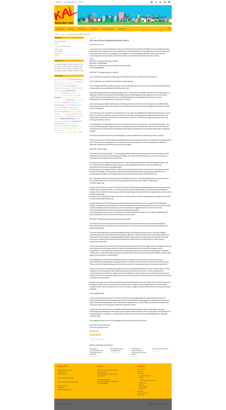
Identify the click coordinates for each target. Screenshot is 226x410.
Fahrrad (73, 86)
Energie (92, 339)
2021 (55, 66)
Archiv (99, 38)
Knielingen (63, 100)
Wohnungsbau (70, 132)
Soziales (65, 116)
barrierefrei (76, 79)
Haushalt (77, 93)
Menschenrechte (58, 109)
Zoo (77, 132)
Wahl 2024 (121, 29)
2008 (73, 71)
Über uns (71, 29)
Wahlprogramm (60, 130)
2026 (55, 64)
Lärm (68, 107)
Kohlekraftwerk (100, 339)
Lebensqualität (78, 105)
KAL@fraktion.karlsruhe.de (70, 382)
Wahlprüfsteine (67, 130)
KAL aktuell (59, 29)
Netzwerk (94, 29)
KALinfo (56, 56)
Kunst (65, 105)
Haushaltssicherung (58, 95)
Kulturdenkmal (73, 102)
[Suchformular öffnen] (169, 28)
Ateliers (71, 79)
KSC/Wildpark (58, 102)
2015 (60, 68)
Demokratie (79, 81)
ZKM (75, 132)
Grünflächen (79, 91)
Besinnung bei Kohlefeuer (160, 349)
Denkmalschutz (59, 84)
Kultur (65, 102)
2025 (61, 64)
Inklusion (76, 95)
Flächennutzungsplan (65, 88)
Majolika (71, 107)
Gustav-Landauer (58, 93)
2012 (77, 68)
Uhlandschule (57, 128)
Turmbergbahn (73, 126)
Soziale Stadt (70, 116)
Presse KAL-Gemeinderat (63, 46)
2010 (61, 71)
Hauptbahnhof (71, 93)
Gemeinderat (70, 90)
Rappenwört (63, 114)
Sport (75, 116)
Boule (55, 81)
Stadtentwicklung (66, 118)
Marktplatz (75, 107)
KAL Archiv (82, 29)
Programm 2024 (108, 29)
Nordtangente (64, 111)
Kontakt (81, 2)
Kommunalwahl (79, 100)
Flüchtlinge (73, 88)
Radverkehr (57, 114)
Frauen (58, 90)
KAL (102, 44)
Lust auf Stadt (63, 107)
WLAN (65, 132)
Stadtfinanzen (77, 118)
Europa (68, 86)
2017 (78, 66)
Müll (63, 109)
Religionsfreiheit (69, 114)
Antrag (68, 79)
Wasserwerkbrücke (59, 132)
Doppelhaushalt (68, 84)
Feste (76, 86)
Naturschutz (57, 111)
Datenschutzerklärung (70, 2)
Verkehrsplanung (68, 128)
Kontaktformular (62, 386)
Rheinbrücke (77, 114)
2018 (73, 66)
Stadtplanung (77, 121)
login (165, 404)
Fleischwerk (57, 88)
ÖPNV (80, 132)
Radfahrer (79, 111)
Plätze (75, 111)
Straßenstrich (64, 123)
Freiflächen (62, 90)
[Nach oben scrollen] (223, 407)
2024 (67, 64)
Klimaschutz (57, 100)
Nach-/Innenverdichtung (71, 109)
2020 (61, 66)
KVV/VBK (72, 105)
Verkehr (62, 128)
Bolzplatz (81, 79)
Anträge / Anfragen (60, 41)
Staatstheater (80, 116)
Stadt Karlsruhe (59, 121)
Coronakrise (73, 81)
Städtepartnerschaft (59, 126)
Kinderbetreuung (74, 97)
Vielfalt (55, 130)
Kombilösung (70, 100)
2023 (73, 64)
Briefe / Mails (58, 51)
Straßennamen (57, 123)
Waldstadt (73, 130)
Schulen (61, 116)
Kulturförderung (59, 105)
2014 (65, 68)
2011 (55, 71)
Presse (56, 43)
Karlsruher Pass (65, 97)
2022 (78, 64)
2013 (71, 68)
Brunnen (59, 81)
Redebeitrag (58, 49)
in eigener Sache (68, 95)
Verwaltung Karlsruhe (76, 128)
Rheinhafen (56, 116)
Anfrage (64, 79)
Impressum (59, 2)
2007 (79, 71)
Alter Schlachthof (58, 79)
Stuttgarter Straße (71, 123)
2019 (67, 66)
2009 (67, 71)
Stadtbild (57, 118)
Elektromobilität (58, 86)
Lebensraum (56, 107)
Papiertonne (70, 111)
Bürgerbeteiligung (66, 81)
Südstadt (66, 126)
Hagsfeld (65, 93)
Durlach (74, 83)
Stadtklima (67, 121)
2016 (55, 68)
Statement (57, 53)
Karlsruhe (57, 97)
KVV (68, 105)
